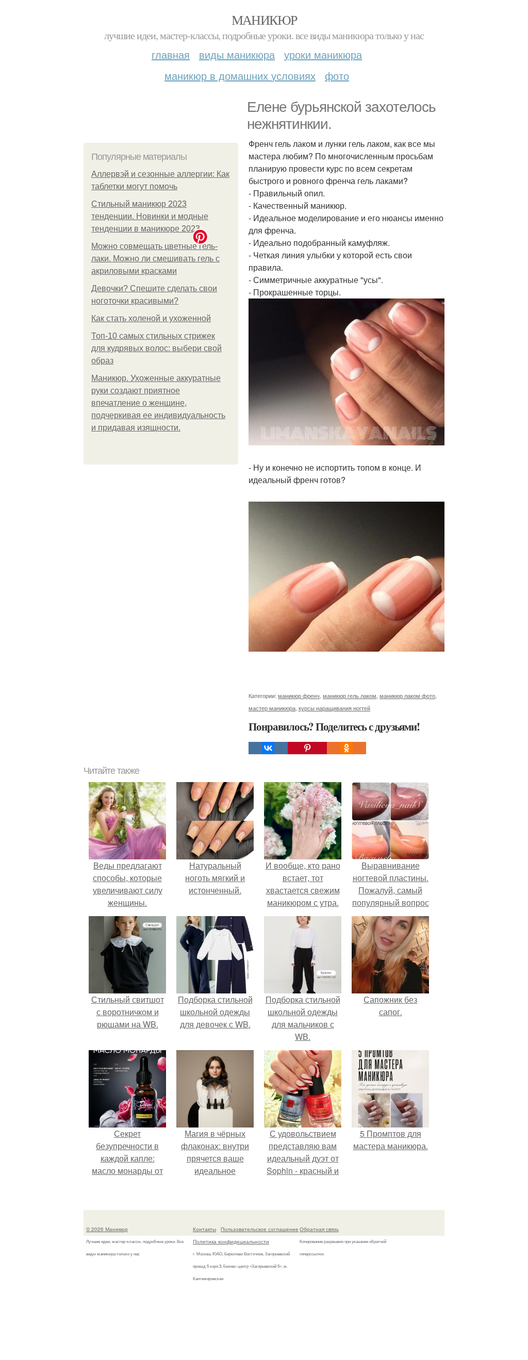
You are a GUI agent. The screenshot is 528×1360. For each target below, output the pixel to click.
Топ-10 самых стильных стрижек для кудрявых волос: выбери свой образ (156, 348)
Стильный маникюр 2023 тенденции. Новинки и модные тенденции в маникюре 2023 (149, 216)
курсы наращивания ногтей (334, 708)
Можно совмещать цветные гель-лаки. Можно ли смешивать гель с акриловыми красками (155, 258)
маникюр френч (299, 695)
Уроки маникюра (323, 54)
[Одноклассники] (346, 748)
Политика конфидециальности (231, 1241)
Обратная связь (319, 1229)
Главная (171, 54)
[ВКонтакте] (268, 748)
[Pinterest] (307, 748)
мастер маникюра (272, 708)
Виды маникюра (237, 54)
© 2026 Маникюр (107, 1229)
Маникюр (264, 19)
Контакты (204, 1229)
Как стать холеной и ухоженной (151, 318)
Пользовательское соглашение (260, 1229)
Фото (337, 75)
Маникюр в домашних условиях (240, 75)
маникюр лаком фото (407, 695)
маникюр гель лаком (349, 695)
